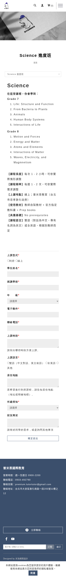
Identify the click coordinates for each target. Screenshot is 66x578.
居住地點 (12, 375)
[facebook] (6, 539)
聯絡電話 (12, 322)
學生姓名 (12, 268)
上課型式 (12, 255)
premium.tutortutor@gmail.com (33, 484)
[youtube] (13, 539)
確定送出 (33, 438)
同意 (33, 573)
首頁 (35, 63)
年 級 (12, 295)
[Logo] (6, 5)
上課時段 (12, 335)
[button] (34, 6)
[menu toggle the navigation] (60, 5)
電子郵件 (12, 308)
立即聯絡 (36, 530)
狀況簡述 (12, 415)
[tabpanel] (33, 26)
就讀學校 (12, 281)
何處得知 (12, 401)
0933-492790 (23, 479)
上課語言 (12, 357)
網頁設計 (24, 558)
